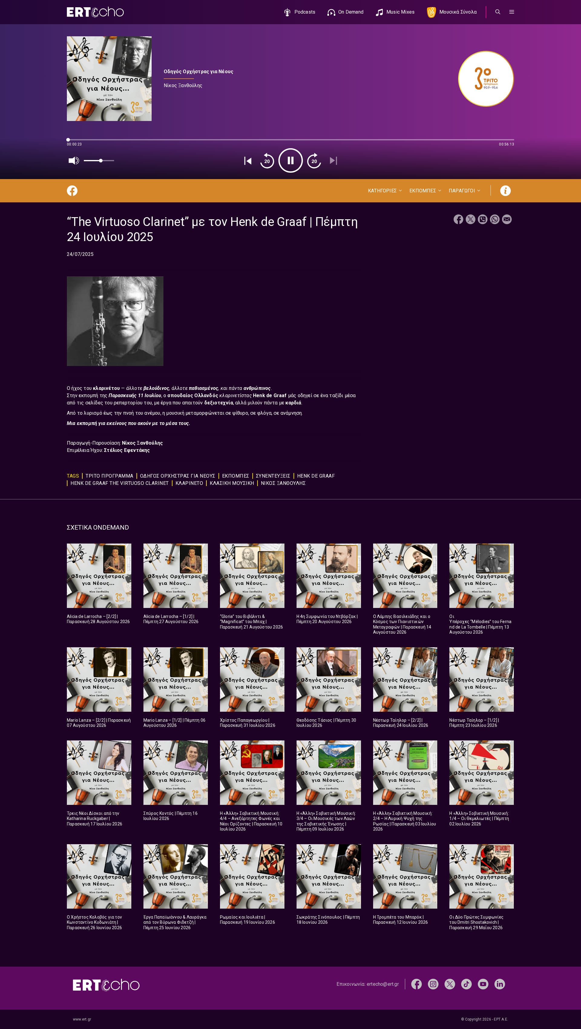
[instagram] (433, 984)
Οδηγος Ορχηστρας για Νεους (177, 476)
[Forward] (314, 160)
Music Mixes (400, 12)
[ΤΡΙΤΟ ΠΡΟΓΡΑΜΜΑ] (483, 79)
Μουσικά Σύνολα (458, 12)
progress (77, 142)
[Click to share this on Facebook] (458, 220)
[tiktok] (466, 984)
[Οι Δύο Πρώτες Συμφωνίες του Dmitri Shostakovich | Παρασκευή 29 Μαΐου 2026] (481, 876)
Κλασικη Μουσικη (232, 483)
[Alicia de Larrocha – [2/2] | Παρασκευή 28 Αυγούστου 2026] (99, 576)
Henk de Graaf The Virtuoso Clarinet (120, 483)
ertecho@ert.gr (383, 984)
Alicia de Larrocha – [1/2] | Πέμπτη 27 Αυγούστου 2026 (171, 619)
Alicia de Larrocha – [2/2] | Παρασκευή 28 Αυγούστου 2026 (98, 619)
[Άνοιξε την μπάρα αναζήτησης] (497, 12)
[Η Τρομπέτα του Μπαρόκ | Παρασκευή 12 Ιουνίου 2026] (405, 876)
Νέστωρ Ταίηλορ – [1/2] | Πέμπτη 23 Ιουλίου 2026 (474, 723)
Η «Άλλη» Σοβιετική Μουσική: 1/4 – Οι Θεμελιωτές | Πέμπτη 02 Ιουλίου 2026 (479, 818)
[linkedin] (499, 984)
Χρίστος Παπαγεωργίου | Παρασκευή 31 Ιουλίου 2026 (247, 723)
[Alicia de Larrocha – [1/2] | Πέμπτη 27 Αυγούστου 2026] (175, 576)
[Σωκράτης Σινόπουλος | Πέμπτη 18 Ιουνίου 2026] (329, 876)
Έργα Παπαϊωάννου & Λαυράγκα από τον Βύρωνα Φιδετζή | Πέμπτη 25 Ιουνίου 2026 (174, 922)
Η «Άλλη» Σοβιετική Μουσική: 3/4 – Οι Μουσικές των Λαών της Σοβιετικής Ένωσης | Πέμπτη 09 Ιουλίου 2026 (326, 821)
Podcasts (305, 12)
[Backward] (267, 160)
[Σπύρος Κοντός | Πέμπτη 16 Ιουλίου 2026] (175, 772)
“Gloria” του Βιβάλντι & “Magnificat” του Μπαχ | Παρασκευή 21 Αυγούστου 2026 (251, 621)
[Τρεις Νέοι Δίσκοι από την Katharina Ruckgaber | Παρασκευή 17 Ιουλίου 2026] (99, 772)
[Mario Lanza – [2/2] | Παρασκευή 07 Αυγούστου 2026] (99, 679)
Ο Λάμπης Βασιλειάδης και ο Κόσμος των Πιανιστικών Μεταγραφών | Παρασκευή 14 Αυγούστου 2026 (402, 624)
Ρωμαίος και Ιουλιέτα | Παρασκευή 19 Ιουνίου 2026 (247, 920)
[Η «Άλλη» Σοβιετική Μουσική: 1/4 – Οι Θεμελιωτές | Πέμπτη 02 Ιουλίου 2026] (481, 772)
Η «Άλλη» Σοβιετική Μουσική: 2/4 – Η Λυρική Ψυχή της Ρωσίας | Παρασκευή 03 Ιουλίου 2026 (404, 821)
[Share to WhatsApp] (495, 220)
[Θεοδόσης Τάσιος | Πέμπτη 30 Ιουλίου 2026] (329, 679)
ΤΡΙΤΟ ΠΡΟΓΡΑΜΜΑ (109, 476)
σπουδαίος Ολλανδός (193, 395)
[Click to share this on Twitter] (470, 220)
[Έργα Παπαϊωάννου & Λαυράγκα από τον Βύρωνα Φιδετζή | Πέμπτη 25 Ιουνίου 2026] (175, 876)
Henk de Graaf (270, 395)
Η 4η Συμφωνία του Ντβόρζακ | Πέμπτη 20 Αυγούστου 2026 (327, 619)
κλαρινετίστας (236, 395)
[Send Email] (507, 220)
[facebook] (416, 984)
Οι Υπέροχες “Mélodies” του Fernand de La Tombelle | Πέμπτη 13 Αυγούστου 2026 (480, 624)
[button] (511, 12)
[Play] (290, 160)
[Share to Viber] (482, 220)
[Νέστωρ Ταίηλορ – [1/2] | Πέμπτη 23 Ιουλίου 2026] (481, 679)
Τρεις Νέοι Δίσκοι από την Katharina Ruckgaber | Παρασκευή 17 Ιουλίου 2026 (94, 818)
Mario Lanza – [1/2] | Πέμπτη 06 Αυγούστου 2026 (174, 723)
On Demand (350, 12)
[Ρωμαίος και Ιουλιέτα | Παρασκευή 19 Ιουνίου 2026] (252, 876)
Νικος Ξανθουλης (283, 483)
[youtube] (483, 984)
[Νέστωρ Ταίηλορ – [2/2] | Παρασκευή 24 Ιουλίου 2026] (405, 679)
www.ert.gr (82, 1019)
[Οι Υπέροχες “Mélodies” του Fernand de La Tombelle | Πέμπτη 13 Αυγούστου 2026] (481, 576)
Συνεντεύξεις (273, 476)
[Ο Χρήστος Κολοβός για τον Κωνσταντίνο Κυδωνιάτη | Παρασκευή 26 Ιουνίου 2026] (99, 876)
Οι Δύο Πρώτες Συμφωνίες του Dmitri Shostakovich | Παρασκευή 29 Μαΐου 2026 (476, 922)
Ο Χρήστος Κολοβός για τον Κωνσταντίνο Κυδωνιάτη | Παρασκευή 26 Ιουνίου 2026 (94, 922)
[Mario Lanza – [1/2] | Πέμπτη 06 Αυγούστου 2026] (175, 679)
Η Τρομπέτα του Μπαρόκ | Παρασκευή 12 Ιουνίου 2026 (400, 920)
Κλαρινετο (189, 483)
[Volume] (74, 161)
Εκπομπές (235, 476)
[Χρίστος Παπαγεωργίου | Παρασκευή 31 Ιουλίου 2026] (252, 679)
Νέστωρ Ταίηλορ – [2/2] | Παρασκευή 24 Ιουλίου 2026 (400, 723)
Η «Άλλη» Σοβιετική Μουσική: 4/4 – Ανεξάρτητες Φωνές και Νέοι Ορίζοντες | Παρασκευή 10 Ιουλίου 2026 (251, 821)
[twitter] (450, 984)
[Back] (247, 160)
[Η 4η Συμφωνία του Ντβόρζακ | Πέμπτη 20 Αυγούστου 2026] (329, 576)
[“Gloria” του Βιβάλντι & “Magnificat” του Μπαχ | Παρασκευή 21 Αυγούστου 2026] (252, 576)
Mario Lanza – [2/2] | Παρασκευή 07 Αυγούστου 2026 (99, 723)
